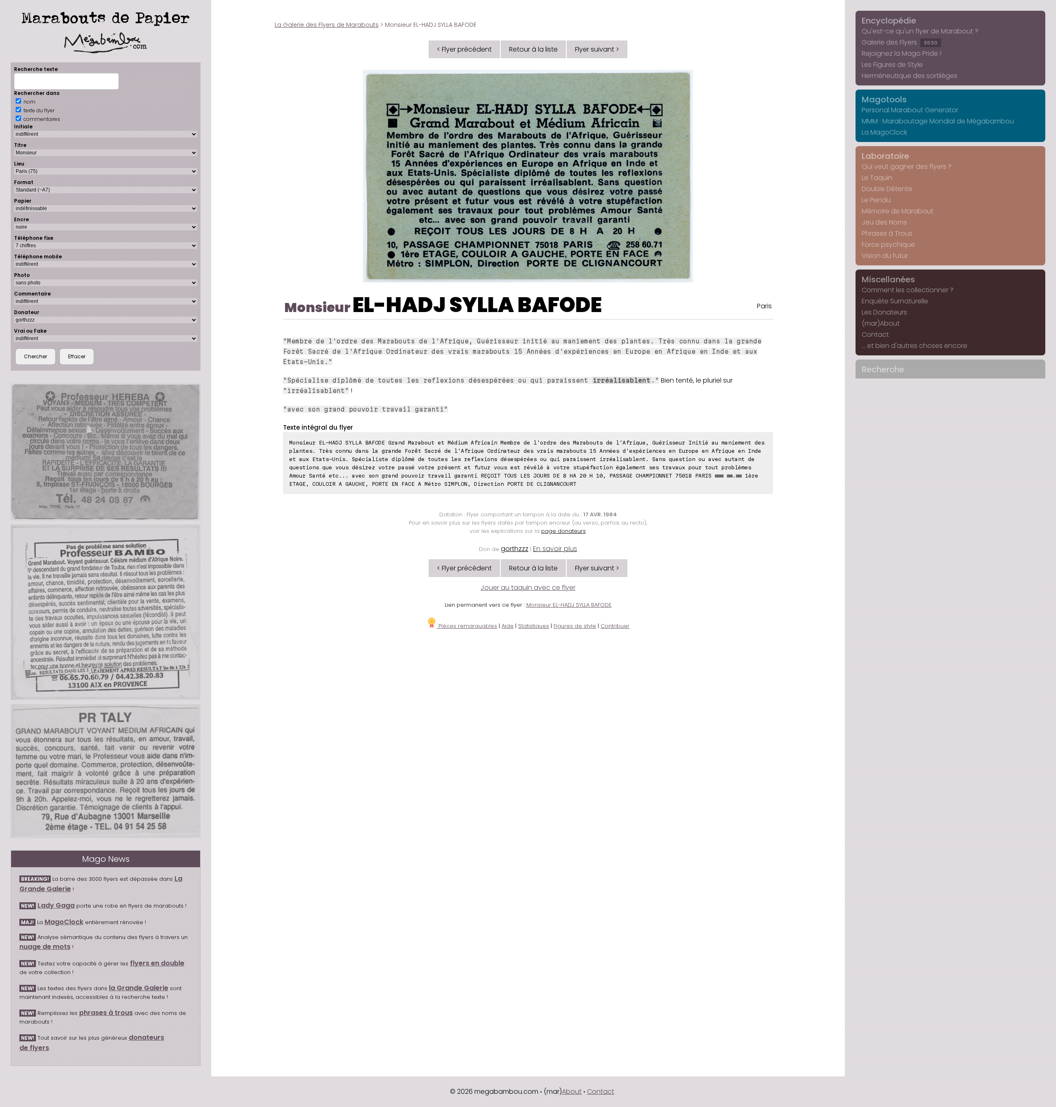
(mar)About (881, 323)
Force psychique (888, 244)
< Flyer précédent (464, 49)
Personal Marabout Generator (910, 110)
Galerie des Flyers (900, 42)
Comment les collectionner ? (908, 290)
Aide (508, 626)
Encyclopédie (889, 20)
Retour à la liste (533, 49)
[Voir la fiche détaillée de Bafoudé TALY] (106, 771)
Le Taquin (877, 177)
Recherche (883, 369)
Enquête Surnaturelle (895, 301)
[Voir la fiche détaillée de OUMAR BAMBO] (106, 612)
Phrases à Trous (887, 233)
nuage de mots (45, 946)
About (572, 1091)
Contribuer (615, 626)
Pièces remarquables (467, 626)
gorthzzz (514, 549)
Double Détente (887, 189)
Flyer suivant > (597, 49)
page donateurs (563, 531)
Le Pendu (876, 200)
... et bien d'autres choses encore (914, 345)
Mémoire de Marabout (897, 211)
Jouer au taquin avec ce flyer (528, 587)
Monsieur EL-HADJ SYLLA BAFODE (569, 605)
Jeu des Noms (884, 222)
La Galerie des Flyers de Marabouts (327, 25)
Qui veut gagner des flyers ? (907, 166)
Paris (764, 306)
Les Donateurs (884, 312)
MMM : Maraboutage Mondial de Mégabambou (938, 121)
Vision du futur (885, 255)
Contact (875, 334)
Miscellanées (888, 279)
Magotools (884, 99)
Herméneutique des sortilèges (909, 75)
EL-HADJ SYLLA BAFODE (477, 304)
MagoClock (64, 922)
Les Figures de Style (892, 64)
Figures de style (575, 626)
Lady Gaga (56, 905)
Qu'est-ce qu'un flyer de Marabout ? (920, 31)
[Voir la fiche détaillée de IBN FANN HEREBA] (106, 451)
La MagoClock (884, 132)
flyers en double (157, 963)
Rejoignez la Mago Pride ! (901, 53)
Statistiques (533, 626)
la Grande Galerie (138, 988)
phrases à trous (106, 1012)
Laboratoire (885, 156)
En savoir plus (555, 549)
